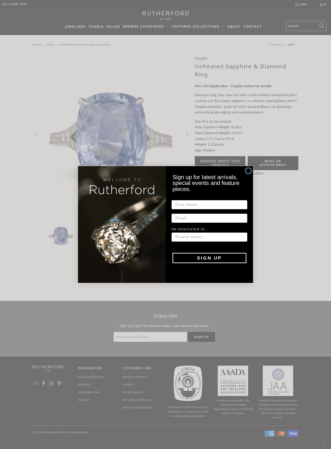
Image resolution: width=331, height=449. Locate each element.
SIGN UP (209, 258)
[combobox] (208, 237)
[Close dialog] (248, 170)
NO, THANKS (209, 269)
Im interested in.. (190, 229)
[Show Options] (243, 237)
